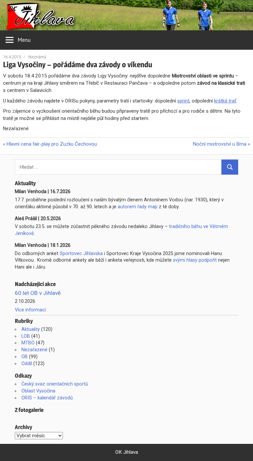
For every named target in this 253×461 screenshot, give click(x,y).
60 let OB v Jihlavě (38, 293)
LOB (25, 336)
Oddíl (26, 363)
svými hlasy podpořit (195, 260)
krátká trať (225, 101)
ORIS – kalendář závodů (47, 397)
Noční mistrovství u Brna (219, 144)
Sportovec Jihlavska (81, 253)
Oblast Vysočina (38, 390)
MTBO (28, 342)
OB (24, 356)
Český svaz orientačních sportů (54, 384)
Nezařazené (34, 349)
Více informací (30, 309)
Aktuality (30, 329)
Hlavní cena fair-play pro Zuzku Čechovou (51, 144)
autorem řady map (137, 206)
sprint (183, 101)
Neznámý (37, 56)
